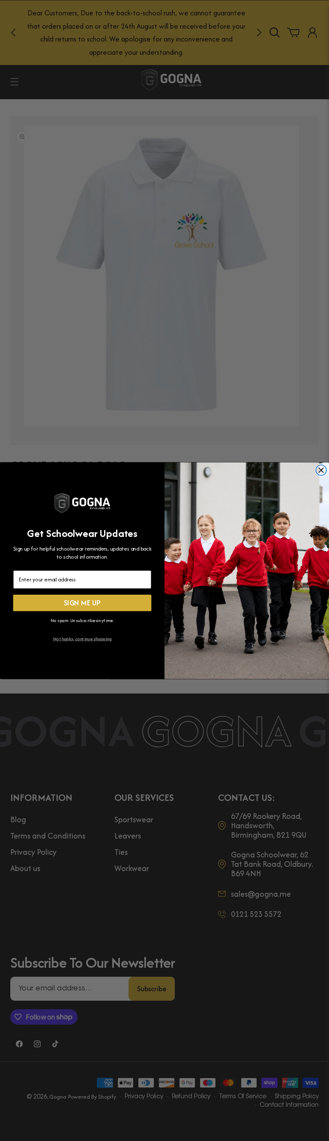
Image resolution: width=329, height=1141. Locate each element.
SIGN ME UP (82, 603)
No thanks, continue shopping (82, 638)
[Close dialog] (321, 470)
